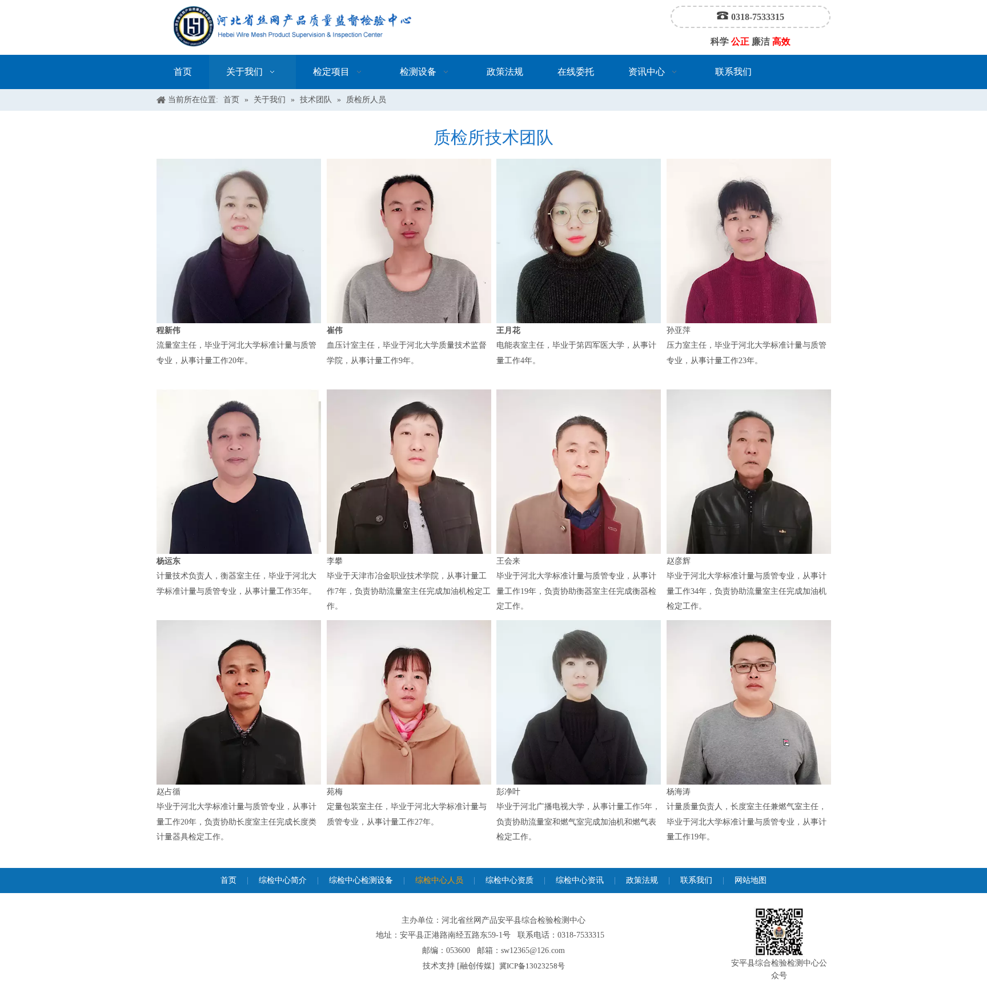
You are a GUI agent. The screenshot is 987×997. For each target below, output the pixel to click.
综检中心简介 (283, 880)
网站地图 (751, 880)
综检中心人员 (439, 880)
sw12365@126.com (533, 950)
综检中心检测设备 (361, 880)
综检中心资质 (509, 880)
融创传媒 (476, 966)
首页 (228, 880)
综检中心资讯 (580, 880)
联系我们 (696, 880)
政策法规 (642, 880)
